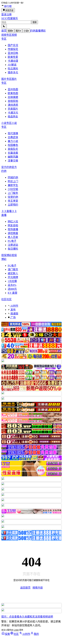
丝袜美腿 (13, 97)
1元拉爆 (12, 281)
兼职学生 (13, 185)
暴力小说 (13, 141)
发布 (13, 309)
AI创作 (14, 305)
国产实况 (13, 45)
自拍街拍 (13, 101)
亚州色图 (13, 89)
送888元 (12, 289)
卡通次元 (13, 112)
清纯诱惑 (13, 105)
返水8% (12, 285)
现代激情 (13, 133)
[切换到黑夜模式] (4, 26)
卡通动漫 (13, 60)
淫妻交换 (13, 160)
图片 (18, 31)
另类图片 (13, 108)
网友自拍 (13, 225)
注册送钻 (13, 244)
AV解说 (12, 64)
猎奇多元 (13, 72)
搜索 (34, 22)
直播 (38, 30)
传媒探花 (13, 49)
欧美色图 (13, 93)
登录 (3, 14)
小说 (26, 31)
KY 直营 (12, 292)
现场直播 (13, 229)
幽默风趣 (13, 156)
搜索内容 (37, 587)
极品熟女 (13, 116)
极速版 (14, 313)
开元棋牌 (13, 277)
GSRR (16, 630)
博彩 (43, 30)
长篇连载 (13, 152)
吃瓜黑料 (13, 68)
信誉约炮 (13, 197)
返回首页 (25, 587)
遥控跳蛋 (13, 233)
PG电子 (12, 241)
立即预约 (13, 204)
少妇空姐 (13, 189)
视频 (10, 31)
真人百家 (13, 237)
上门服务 (13, 193)
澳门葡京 (13, 269)
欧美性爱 (13, 57)
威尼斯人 (13, 273)
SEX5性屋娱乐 (9, 18)
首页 (3, 30)
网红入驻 (13, 221)
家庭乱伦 (13, 149)
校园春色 (13, 145)
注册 (9, 14)
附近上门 (13, 181)
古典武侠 (13, 137)
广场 (13, 317)
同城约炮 (13, 177)
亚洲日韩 (13, 53)
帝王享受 (13, 200)
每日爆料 (13, 248)
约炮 (32, 30)
